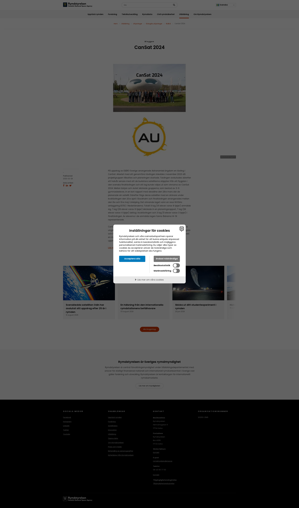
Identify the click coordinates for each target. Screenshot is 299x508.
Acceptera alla (132, 258)
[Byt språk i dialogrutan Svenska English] (181, 229)
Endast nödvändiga (167, 258)
